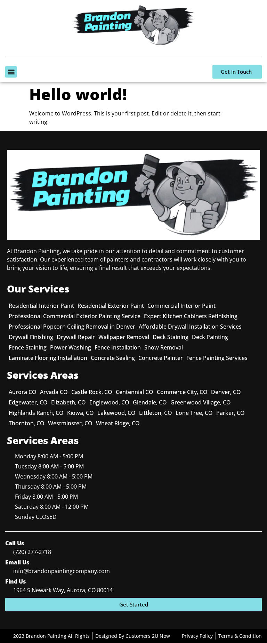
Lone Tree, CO (194, 413)
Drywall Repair (76, 337)
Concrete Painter (160, 358)
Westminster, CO (70, 423)
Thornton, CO (26, 423)
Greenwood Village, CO (200, 402)
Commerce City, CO (182, 392)
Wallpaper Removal (123, 337)
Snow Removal (163, 347)
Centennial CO (134, 392)
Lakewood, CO (116, 413)
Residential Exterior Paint (111, 306)
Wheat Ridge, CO (118, 423)
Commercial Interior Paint (181, 306)
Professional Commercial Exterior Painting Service (74, 316)
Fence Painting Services (217, 358)
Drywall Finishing (31, 337)
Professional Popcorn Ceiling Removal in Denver (72, 326)
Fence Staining (28, 347)
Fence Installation (118, 347)
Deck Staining (170, 337)
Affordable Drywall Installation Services (190, 326)
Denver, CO (226, 392)
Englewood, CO (109, 402)
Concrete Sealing (113, 358)
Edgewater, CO (28, 402)
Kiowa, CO (80, 413)
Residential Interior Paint (41, 306)
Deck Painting (210, 337)
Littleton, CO (155, 413)
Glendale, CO (150, 402)
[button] (11, 72)
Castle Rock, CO (91, 392)
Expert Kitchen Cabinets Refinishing (190, 316)
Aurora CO (23, 392)
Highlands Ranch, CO (36, 413)
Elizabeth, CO (68, 402)
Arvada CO (54, 392)
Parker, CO (230, 413)
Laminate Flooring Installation (48, 358)
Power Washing (70, 347)
